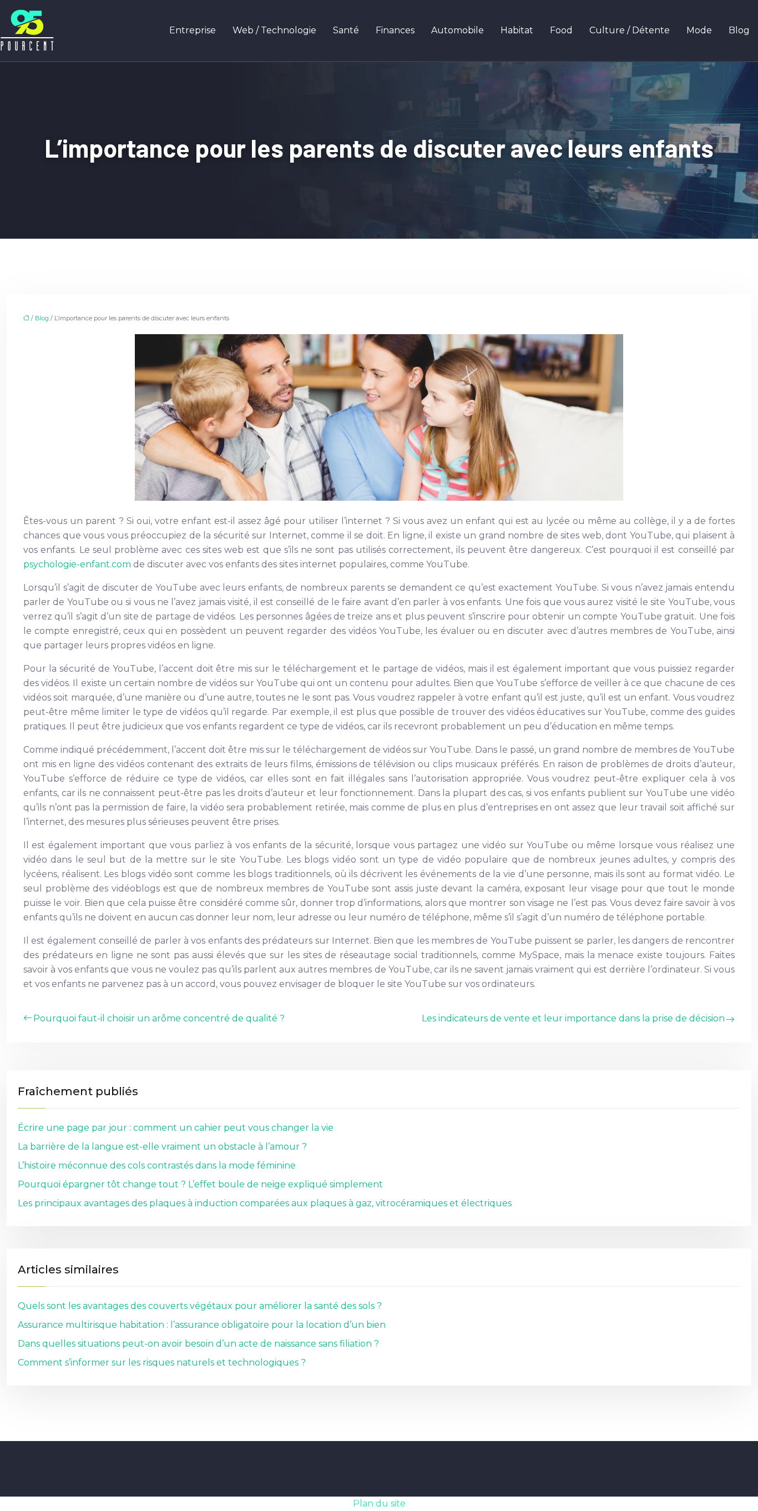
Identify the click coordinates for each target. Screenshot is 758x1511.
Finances (395, 30)
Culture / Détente (629, 30)
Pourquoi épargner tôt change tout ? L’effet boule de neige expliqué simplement (200, 1184)
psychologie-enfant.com (77, 564)
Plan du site (379, 1503)
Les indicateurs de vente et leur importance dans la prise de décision (573, 1018)
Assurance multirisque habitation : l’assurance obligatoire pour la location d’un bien (202, 1324)
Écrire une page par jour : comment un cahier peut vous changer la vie (175, 1127)
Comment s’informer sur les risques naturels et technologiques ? (162, 1362)
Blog (739, 30)
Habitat (517, 30)
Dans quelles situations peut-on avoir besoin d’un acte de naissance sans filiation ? (198, 1343)
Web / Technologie (274, 30)
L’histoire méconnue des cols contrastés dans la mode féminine (157, 1165)
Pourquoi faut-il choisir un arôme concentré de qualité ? (159, 1018)
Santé (346, 30)
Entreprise (192, 30)
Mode (699, 30)
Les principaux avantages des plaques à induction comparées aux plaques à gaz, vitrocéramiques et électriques (265, 1203)
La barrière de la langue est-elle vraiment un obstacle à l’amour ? (162, 1146)
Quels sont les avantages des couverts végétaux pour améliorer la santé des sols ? (200, 1306)
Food (561, 30)
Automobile (457, 30)
